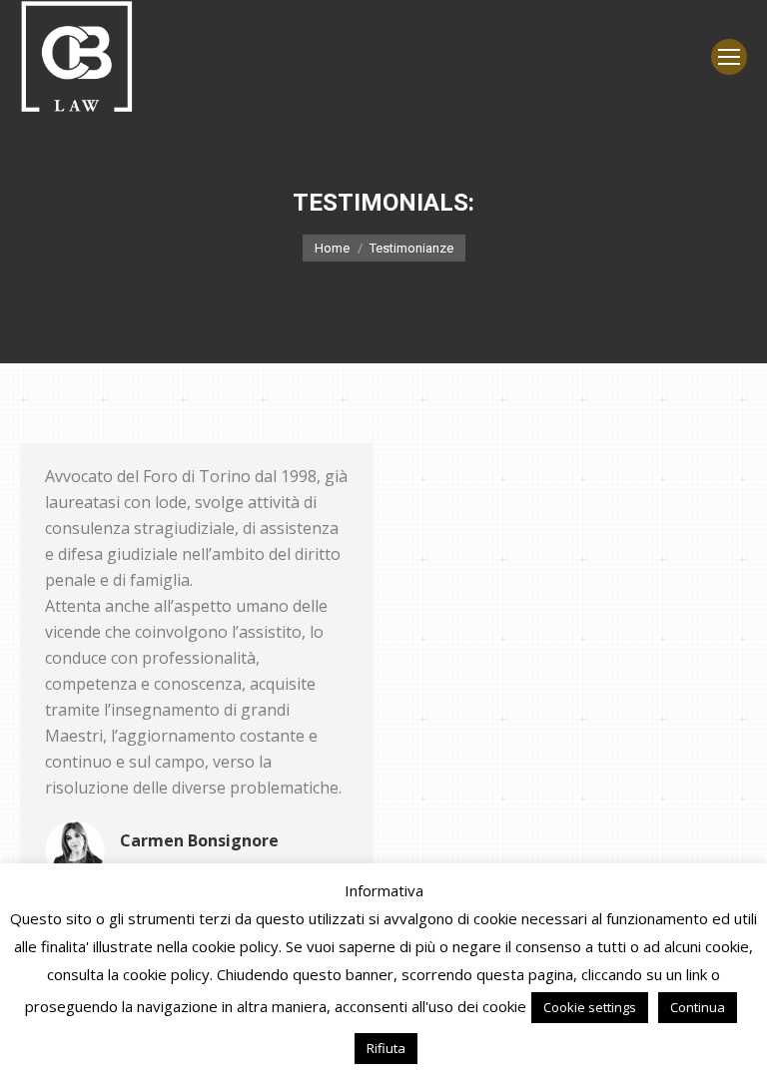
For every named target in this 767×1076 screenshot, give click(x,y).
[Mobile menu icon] (729, 57)
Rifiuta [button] (386, 1048)
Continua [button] (697, 1007)
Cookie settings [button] (589, 1007)
